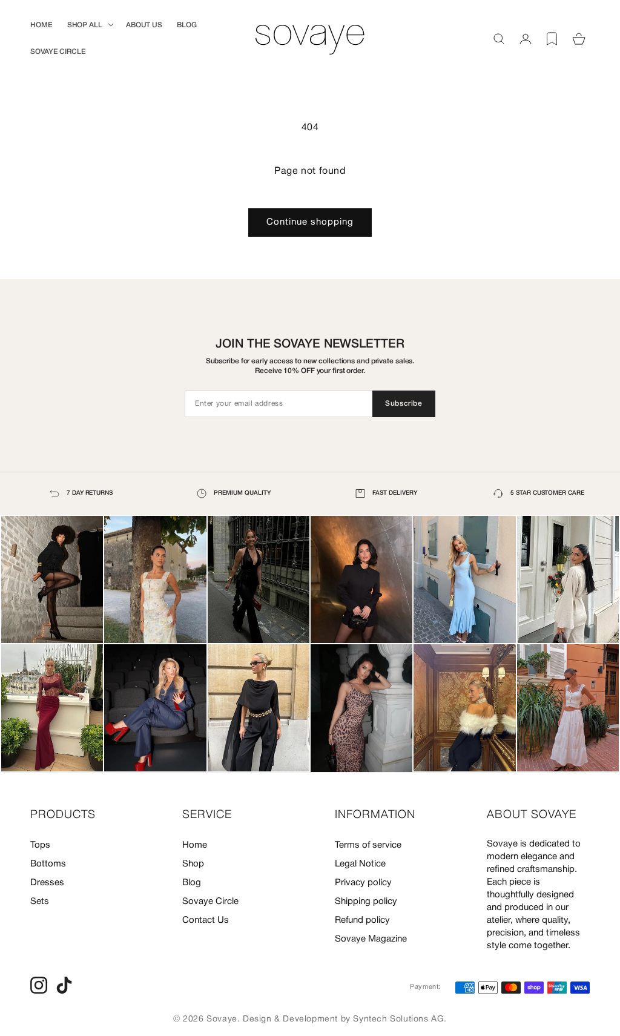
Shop (193, 864)
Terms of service (368, 845)
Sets (39, 901)
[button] (89, 25)
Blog (191, 883)
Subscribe (403, 403)
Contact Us (205, 920)
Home (194, 845)
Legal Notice (360, 864)
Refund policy (362, 920)
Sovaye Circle (210, 901)
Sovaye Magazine (371, 939)
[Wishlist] (552, 38)
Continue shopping (310, 222)
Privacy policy (363, 883)
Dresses (47, 883)
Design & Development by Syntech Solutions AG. (345, 1019)
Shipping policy (366, 901)
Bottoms (48, 864)
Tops (40, 845)
